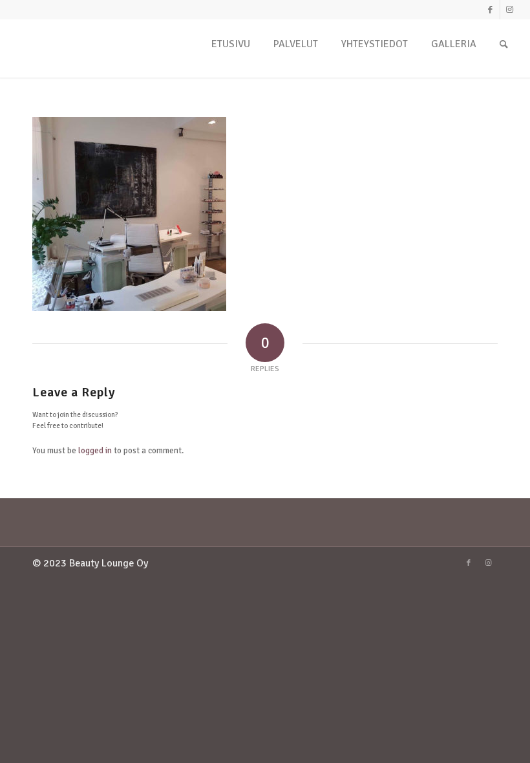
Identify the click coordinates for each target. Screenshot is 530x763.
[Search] (504, 48)
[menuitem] (231, 48)
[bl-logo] (60, 61)
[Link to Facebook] (490, 9)
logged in (95, 451)
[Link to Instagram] (510, 9)
